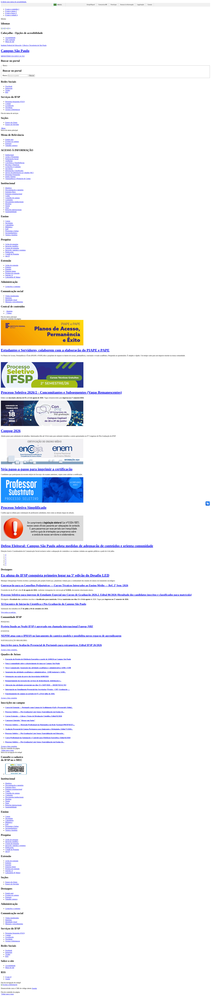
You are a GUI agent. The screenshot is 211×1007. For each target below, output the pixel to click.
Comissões (9, 200)
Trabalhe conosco (11, 145)
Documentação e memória (14, 190)
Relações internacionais (13, 210)
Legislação (140, 4)
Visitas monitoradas (12, 296)
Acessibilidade (10, 38)
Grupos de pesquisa (12, 248)
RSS (6, 956)
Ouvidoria (8, 108)
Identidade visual (11, 300)
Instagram (8, 952)
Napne (7, 206)
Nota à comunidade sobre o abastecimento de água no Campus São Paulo (32, 663)
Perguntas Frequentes (12, 175)
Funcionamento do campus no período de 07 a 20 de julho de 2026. (30, 694)
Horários (8, 204)
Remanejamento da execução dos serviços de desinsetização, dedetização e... (33, 681)
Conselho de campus (12, 198)
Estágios (8, 267)
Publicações (9, 252)
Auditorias (9, 161)
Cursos (7, 221)
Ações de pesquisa (11, 244)
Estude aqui (9, 139)
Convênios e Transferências (14, 163)
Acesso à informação (127, 4)
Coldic (7, 196)
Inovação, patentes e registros (15, 250)
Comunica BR (102, 4)
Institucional (9, 155)
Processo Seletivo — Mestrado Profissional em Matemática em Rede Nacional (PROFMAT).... (40, 725)
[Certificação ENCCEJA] (42, 464)
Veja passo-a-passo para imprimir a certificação (36, 469)
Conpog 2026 (11, 431)
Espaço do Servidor (12, 124)
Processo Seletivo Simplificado (23, 507)
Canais (150, 4)
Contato (8, 104)
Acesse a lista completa (9, 698)
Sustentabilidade (11, 212)
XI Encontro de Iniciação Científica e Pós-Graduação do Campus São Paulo (43, 604)
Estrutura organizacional (13, 194)
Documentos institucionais (14, 202)
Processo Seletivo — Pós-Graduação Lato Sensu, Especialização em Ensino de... (34, 712)
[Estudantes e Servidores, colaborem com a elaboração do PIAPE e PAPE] (42, 345)
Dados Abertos (10, 177)
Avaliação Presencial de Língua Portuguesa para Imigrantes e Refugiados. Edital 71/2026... (39, 729)
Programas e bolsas (12, 231)
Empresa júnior (10, 271)
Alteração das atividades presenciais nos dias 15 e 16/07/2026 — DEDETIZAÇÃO (35, 685)
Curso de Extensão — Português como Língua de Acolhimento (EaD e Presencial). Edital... (39, 707)
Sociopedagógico (11, 233)
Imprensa (8, 298)
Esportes (8, 269)
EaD (6, 229)
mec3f (7, 256)
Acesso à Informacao (12, 109)
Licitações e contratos (12, 286)
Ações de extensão (11, 265)
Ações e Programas (12, 157)
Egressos (8, 143)
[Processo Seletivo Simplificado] (42, 502)
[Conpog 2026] (42, 425)
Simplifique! (91, 4)
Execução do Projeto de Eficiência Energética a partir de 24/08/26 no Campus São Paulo (38, 659)
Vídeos (9, 313)
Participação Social (11, 159)
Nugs (7, 208)
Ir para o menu (11, 11)
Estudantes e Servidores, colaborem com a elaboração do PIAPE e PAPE (55, 350)
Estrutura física (10, 192)
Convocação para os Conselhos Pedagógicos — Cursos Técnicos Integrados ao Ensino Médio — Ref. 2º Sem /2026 (64, 585)
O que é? (8, 977)
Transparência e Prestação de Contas (18, 179)
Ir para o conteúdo (12, 9)
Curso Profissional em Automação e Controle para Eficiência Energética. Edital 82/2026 (37, 738)
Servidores (9, 169)
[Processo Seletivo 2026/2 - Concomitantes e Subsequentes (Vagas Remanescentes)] (42, 387)
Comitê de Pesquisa (12, 254)
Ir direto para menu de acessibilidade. (14, 2)
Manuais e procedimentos (14, 302)
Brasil (59, 5)
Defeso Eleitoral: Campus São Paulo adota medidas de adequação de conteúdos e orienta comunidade (77, 546)
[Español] (9, 28)
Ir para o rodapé (11, 15)
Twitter (7, 954)
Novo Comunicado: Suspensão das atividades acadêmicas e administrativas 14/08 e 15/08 (38, 668)
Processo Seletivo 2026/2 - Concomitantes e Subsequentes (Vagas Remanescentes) (61, 392)
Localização (9, 106)
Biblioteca (8, 227)
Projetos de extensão (12, 273)
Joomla (34, 988)
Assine (7, 979)
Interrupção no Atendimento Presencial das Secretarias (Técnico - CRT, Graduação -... (37, 689)
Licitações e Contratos (13, 167)
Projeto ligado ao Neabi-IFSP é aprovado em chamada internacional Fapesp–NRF (47, 626)
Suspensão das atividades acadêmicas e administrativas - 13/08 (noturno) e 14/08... (35, 672)
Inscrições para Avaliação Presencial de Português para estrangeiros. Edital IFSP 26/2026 (51, 645)
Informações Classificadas (14, 171)
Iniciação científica (11, 246)
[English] (5, 28)
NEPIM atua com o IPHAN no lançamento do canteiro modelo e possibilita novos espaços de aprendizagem (61, 635)
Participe (114, 4)
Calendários (9, 225)
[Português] (2, 28)
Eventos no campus (12, 141)
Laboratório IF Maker (12, 277)
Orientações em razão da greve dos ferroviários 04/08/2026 (27, 676)
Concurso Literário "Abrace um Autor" (20, 720)
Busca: (5, 75)
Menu (3, 128)
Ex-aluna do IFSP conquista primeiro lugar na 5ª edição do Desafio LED (55, 575)
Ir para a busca (11, 13)
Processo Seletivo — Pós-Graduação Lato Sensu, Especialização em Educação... (34, 733)
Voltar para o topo (7, 750)
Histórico (8, 188)
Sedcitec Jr (9, 275)
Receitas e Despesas (12, 165)
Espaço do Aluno (11, 122)
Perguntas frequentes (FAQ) (15, 102)
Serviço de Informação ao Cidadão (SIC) (19, 173)
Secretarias (9, 223)
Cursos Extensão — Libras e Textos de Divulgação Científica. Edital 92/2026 (33, 716)
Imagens (9, 311)
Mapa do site (9, 42)
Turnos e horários (11, 235)
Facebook (8, 950)
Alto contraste (10, 40)
